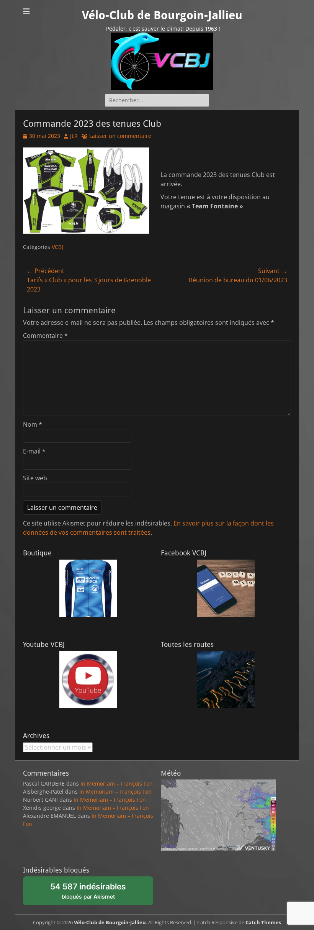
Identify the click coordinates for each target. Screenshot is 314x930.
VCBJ (57, 247)
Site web (35, 478)
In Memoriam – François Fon (116, 783)
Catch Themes (263, 922)
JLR (74, 135)
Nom (32, 424)
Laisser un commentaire (120, 135)
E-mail (34, 451)
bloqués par (92, 893)
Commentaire (45, 335)
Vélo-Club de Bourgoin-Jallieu (162, 15)
